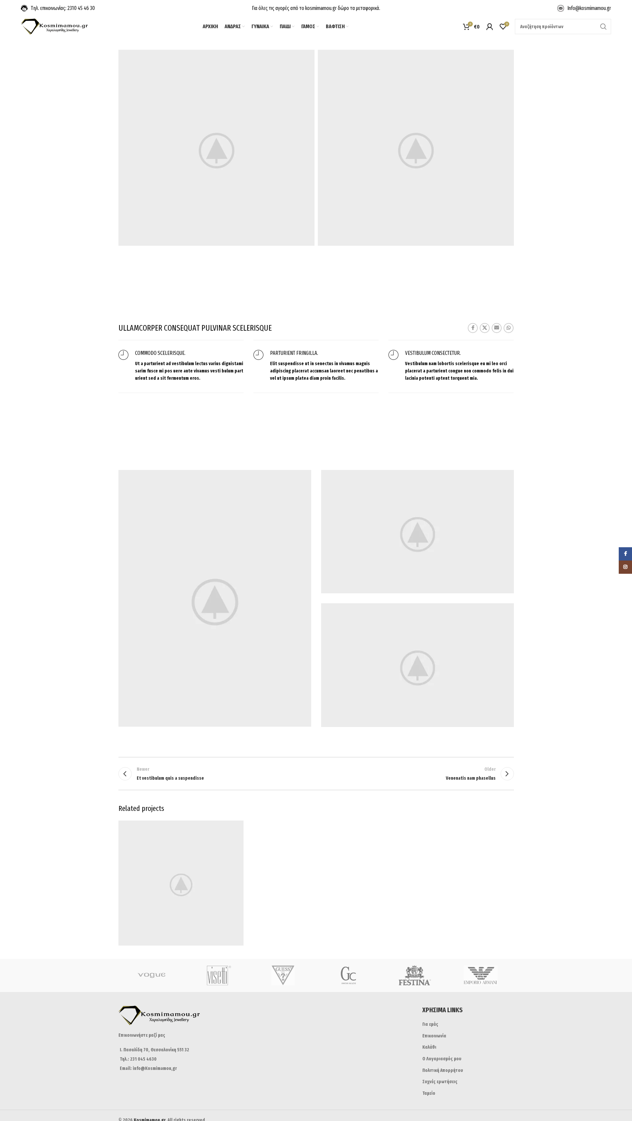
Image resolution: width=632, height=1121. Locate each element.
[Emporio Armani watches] (481, 975)
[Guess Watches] (283, 975)
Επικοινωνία (434, 1036)
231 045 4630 (143, 1059)
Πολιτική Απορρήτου (442, 1070)
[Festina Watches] (415, 975)
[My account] (489, 26)
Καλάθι (429, 1047)
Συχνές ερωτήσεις (439, 1082)
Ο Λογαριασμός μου (441, 1059)
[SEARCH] (603, 26)
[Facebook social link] (473, 328)
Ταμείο (428, 1093)
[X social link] (485, 328)
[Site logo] (55, 26)
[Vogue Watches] (151, 975)
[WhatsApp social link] (509, 328)
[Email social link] (497, 328)
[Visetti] (217, 975)
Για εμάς (430, 1024)
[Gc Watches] (349, 975)
